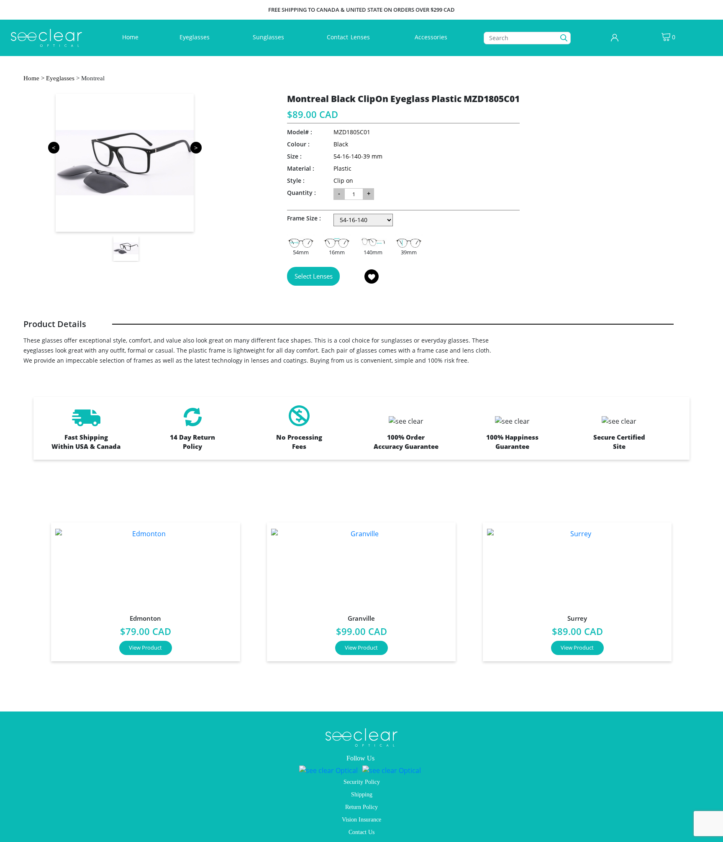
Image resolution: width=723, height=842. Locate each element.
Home (132, 37)
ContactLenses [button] (349, 37)
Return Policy (361, 807)
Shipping (361, 794)
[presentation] (29, 588)
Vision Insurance (361, 819)
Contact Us (361, 832)
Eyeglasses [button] (195, 37)
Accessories (431, 37)
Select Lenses (314, 276)
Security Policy (362, 782)
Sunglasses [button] (269, 37)
